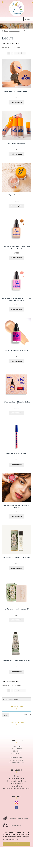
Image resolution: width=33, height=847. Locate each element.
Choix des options (16, 102)
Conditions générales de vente (16, 781)
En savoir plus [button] (13, 839)
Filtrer (5, 715)
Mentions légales (16, 786)
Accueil (6, 31)
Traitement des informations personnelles (16, 788)
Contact (16, 776)
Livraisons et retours (16, 783)
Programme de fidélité (16, 778)
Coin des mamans (14, 31)
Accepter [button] (16, 843)
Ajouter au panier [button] (16, 257)
